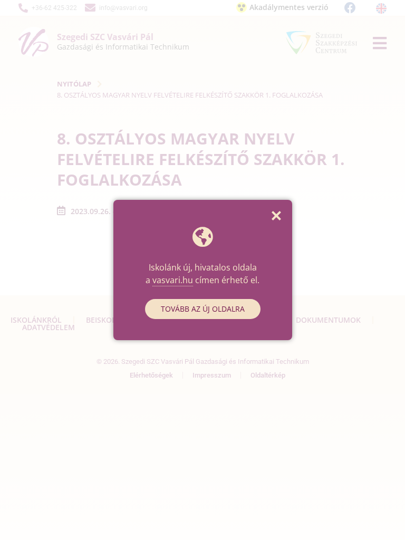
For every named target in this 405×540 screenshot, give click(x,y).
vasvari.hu (172, 280)
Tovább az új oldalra (203, 309)
